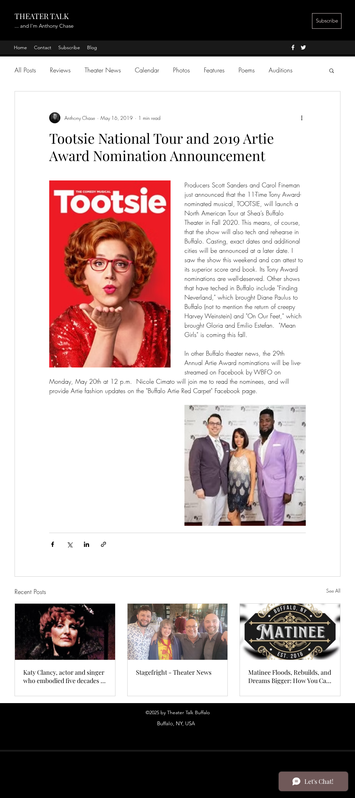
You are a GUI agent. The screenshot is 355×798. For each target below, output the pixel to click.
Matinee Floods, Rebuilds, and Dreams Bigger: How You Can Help (289, 676)
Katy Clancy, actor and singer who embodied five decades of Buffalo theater (64, 676)
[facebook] (292, 47)
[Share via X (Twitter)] (69, 544)
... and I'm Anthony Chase (44, 26)
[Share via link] (103, 544)
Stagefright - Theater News (173, 672)
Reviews (60, 70)
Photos (181, 70)
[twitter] (303, 47)
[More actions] (301, 118)
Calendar (147, 70)
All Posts (25, 70)
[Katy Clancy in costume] (65, 632)
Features (214, 70)
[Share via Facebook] (52, 544)
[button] (331, 70)
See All (333, 590)
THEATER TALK (42, 16)
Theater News (103, 70)
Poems (247, 70)
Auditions (281, 70)
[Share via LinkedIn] (86, 544)
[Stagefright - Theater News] (178, 632)
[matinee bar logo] (290, 632)
